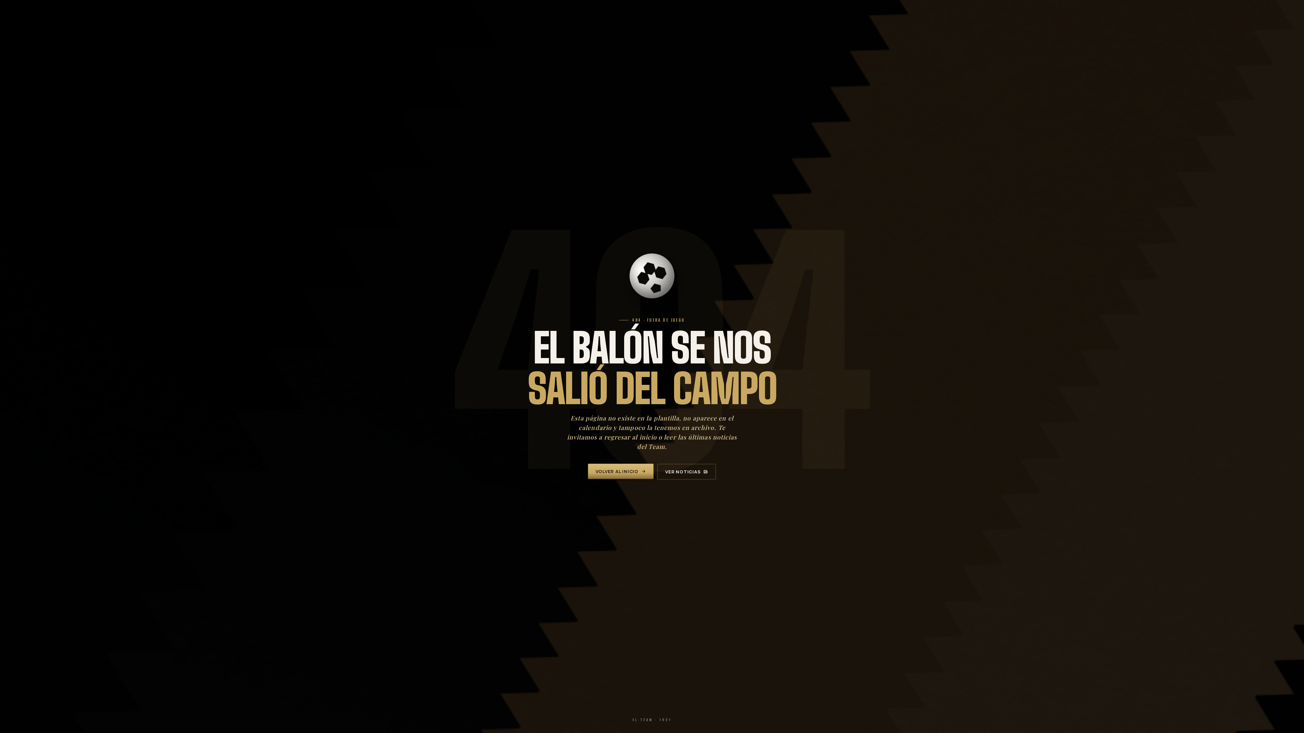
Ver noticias (683, 472)
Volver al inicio (617, 471)
